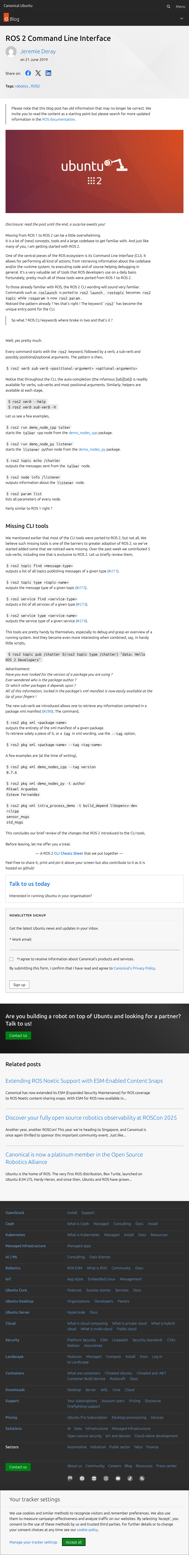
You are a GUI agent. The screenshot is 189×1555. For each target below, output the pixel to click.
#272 (81, 588)
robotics (21, 86)
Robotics (13, 1268)
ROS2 (35, 86)
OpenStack (15, 1212)
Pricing (134, 1401)
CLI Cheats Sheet (68, 853)
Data (78, 1428)
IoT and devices (118, 1436)
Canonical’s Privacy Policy (134, 968)
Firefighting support (83, 1406)
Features (74, 1290)
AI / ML (12, 1257)
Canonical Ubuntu (18, 5)
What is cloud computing (87, 1323)
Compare (113, 1356)
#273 (81, 604)
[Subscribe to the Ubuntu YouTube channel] (119, 1479)
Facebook (28, 73)
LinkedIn (48, 73)
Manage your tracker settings (33, 1542)
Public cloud (126, 1329)
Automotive (77, 1447)
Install (72, 1212)
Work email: (22, 939)
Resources (159, 1235)
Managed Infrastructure (131, 1428)
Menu (180, 6)
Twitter (38, 73)
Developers (103, 1301)
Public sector (119, 1447)
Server (91, 1390)
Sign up (19, 985)
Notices (73, 1345)
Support (88, 1212)
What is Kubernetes (83, 1235)
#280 (47, 711)
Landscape (15, 1356)
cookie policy (87, 1530)
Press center (166, 1466)
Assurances (93, 1345)
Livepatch (120, 1340)
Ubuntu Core (16, 1290)
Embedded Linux (101, 1279)
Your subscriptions (82, 1401)
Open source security (84, 1436)
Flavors (123, 1301)
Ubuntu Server (18, 1312)
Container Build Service (86, 1379)
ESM (104, 1340)
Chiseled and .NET (151, 1373)
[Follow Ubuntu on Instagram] (107, 1479)
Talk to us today (29, 884)
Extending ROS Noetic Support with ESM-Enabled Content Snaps (84, 1081)
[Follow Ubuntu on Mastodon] (71, 1479)
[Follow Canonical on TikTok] (131, 1479)
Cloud (10, 1323)
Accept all (74, 1542)
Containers (15, 1373)
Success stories (98, 1290)
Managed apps (79, 1246)
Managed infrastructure (26, 1246)
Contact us (18, 1467)
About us (74, 1466)
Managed (101, 1224)
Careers (114, 1466)
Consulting (122, 1224)
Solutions (14, 1428)
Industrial (98, 1447)
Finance (152, 1447)
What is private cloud (129, 1323)
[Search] (168, 6)
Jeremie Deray (38, 51)
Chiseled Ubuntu (118, 1373)
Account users (113, 1401)
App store (75, 1279)
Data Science (99, 1257)
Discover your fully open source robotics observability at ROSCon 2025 (91, 1118)
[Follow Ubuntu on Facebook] (83, 1479)
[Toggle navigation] (181, 18)
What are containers (83, 1373)
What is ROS (97, 1268)
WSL (104, 1390)
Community (121, 1268)
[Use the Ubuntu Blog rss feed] (143, 1479)
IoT (8, 1279)
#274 (81, 621)
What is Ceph (78, 1224)
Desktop (74, 1390)
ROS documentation (58, 119)
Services (122, 1290)
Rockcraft (117, 1379)
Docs (139, 1224)
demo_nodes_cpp (83, 433)
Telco (138, 1447)
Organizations (78, 1301)
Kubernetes (15, 1235)
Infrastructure (97, 1428)
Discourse (153, 1401)
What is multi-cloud (96, 1329)
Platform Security (81, 1340)
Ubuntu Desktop (19, 1301)
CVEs (171, 1340)
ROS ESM (74, 1268)
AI (69, 1428)
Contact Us (18, 1035)
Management (131, 1279)
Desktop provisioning (129, 1417)
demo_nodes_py (92, 449)
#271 (113, 571)
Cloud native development (156, 1436)
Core (116, 1390)
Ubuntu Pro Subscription (87, 1417)
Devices (157, 1417)
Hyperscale (76, 1312)
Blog (128, 1466)
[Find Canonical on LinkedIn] (95, 1479)
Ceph (10, 1224)
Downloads (15, 1390)
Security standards (147, 1340)
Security (12, 1340)
